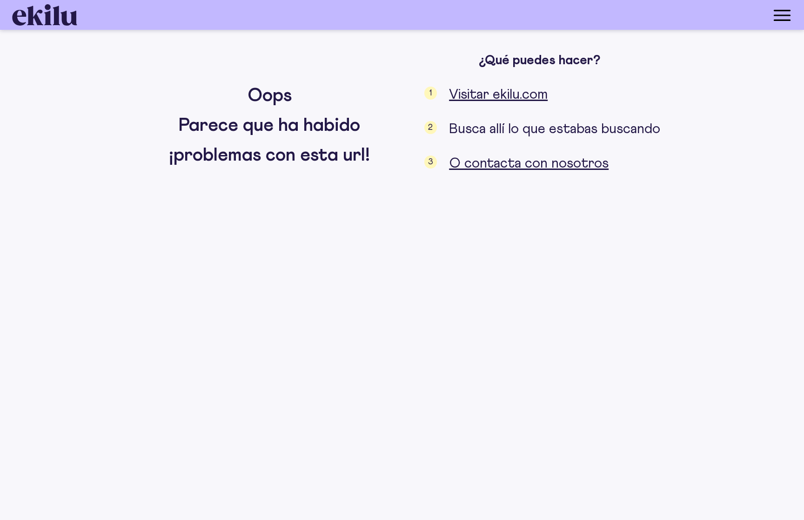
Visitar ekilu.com (498, 94)
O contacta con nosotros (529, 163)
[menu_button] (439, 15)
